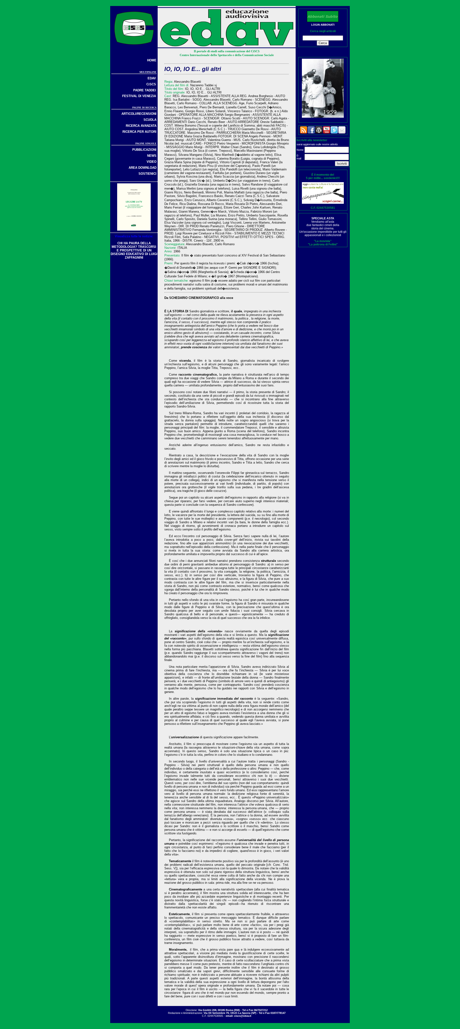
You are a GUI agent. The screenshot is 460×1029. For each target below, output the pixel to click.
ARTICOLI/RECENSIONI (138, 114)
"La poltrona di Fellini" (323, 244)
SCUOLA (150, 120)
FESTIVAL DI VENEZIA (139, 96)
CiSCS (151, 84)
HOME (151, 60)
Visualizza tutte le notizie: (134, 236)
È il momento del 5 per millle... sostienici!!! (323, 176)
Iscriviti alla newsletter (312, 140)
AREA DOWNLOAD (142, 167)
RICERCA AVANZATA (141, 126)
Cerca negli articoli (323, 31)
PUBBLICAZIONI (144, 149)
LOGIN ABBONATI (322, 24)
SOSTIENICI (147, 173)
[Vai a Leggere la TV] (134, 229)
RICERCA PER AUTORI (139, 132)
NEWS (151, 155)
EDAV (152, 78)
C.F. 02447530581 (323, 207)
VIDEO (151, 161)
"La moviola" (323, 241)
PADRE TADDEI (144, 90)
